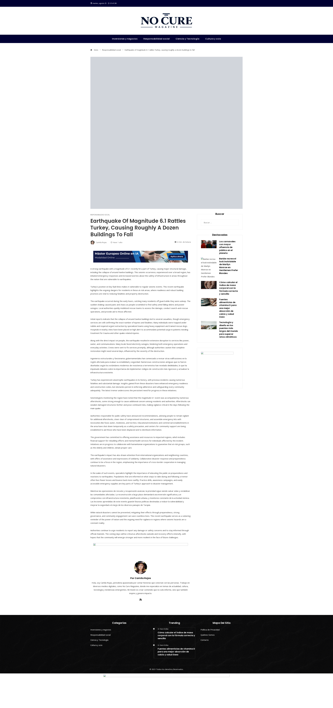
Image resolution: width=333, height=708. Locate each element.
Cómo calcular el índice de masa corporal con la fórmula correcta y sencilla (228, 288)
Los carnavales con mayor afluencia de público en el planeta (227, 247)
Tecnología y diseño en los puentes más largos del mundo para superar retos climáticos (228, 329)
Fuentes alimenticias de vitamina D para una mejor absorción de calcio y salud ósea (227, 308)
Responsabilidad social (100, 215)
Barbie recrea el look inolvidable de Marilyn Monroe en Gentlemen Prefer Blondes (228, 266)
